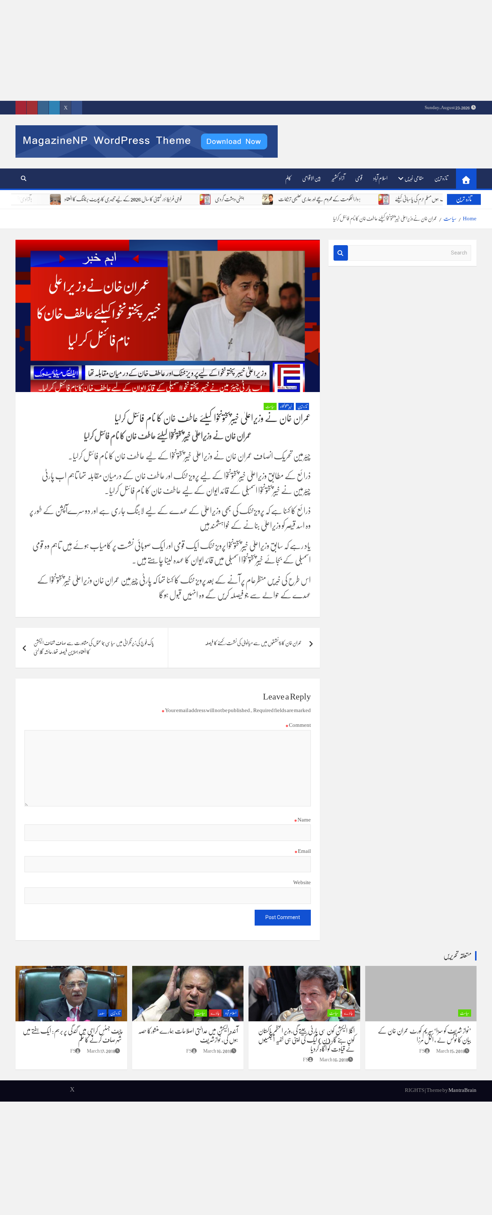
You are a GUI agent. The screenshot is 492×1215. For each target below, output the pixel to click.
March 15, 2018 (450, 1051)
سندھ (102, 1013)
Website (302, 882)
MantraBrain (462, 1090)
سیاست (270, 406)
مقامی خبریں (414, 178)
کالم (288, 178)
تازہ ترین (441, 178)
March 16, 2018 (333, 1059)
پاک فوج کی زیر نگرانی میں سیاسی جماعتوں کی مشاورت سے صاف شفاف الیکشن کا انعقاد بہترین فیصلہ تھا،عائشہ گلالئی (93, 647)
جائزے (348, 1013)
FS (422, 1051)
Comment (298, 725)
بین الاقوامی (311, 178)
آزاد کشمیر (338, 178)
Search (341, 253)
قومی (358, 178)
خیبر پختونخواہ (286, 406)
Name (302, 820)
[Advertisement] (276, 50)
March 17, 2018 (101, 1051)
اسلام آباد (380, 178)
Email (302, 851)
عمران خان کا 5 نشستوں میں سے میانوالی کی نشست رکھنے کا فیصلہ (253, 643)
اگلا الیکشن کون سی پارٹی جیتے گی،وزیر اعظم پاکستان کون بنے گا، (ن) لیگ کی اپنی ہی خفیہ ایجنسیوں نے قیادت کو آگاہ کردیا (306, 1040)
